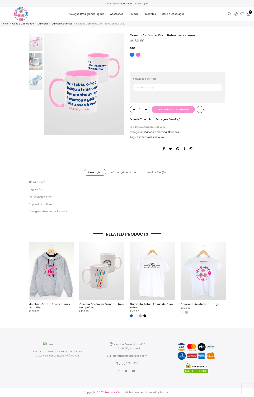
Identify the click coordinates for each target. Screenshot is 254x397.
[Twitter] (126, 371)
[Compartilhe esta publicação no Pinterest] (177, 149)
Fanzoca (165, 392)
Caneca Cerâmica (62, 23)
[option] (84, 84)
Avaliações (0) (156, 172)
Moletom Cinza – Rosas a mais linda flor (49, 305)
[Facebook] (119, 371)
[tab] (95, 172)
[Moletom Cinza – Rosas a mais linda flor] (51, 271)
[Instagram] (134, 371)
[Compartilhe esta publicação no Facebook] (164, 149)
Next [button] (118, 84)
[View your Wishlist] (242, 14)
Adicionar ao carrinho (173, 109)
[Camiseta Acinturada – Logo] (203, 271)
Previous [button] (52, 84)
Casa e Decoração (173, 14)
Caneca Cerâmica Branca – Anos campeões (101, 305)
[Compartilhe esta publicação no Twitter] (170, 149)
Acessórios (116, 14)
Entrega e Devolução (169, 119)
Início (6, 23)
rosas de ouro (155, 137)
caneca (141, 137)
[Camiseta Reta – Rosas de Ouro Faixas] (152, 271)
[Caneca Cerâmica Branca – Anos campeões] (101, 271)
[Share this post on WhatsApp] (190, 149)
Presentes (150, 14)
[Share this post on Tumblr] (184, 149)
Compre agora (141, 3)
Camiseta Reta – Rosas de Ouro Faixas (151, 305)
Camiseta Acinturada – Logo (200, 304)
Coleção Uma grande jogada (86, 14)
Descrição (94, 172)
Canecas (42, 23)
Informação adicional (124, 172)
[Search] (230, 14)
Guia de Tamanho (141, 119)
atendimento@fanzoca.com (129, 356)
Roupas (133, 14)
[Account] (236, 14)
